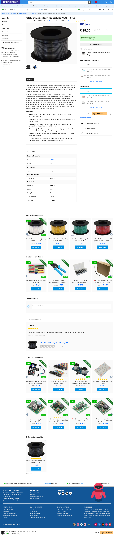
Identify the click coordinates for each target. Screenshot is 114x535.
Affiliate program (62, 513)
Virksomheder (103, 9)
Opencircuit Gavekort (64, 510)
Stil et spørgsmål (37, 305)
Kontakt (110, 9)
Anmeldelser (34, 511)
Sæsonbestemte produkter (104, 6)
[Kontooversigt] (104, 2)
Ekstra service (63, 507)
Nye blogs (88, 507)
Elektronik (20, 6)
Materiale (86, 6)
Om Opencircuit (36, 507)
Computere (72, 6)
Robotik (46, 6)
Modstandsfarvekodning (64, 515)
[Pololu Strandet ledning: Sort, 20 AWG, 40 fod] (28, 67)
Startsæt (59, 6)
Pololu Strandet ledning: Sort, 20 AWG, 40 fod (54, 343)
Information (7, 507)
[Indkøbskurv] (109, 2)
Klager (5, 517)
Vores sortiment (35, 513)
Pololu (52, 159)
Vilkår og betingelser (9, 513)
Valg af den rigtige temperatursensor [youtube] (97, 511)
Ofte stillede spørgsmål (37, 517)
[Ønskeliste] (100, 2)
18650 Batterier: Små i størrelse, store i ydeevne (97, 513)
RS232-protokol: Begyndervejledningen (97, 515)
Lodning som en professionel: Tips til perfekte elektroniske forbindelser (97, 510)
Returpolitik (6, 511)
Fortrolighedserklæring (10, 515)
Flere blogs (87, 517)
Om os (32, 510)
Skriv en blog (61, 511)
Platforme (34, 6)
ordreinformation (8, 510)
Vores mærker (5, 6)
